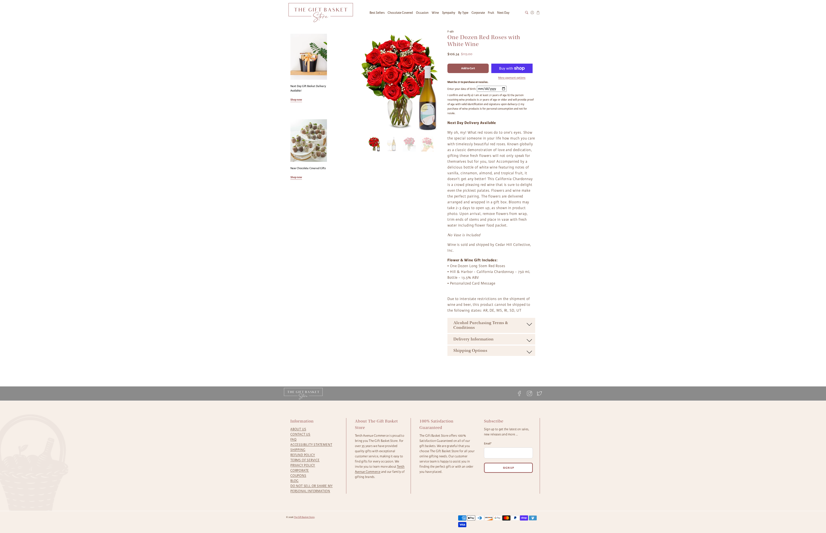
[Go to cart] (538, 12)
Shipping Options (470, 350)
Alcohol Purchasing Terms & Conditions (480, 325)
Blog (294, 481)
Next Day (503, 13)
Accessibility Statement (311, 445)
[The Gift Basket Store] (320, 12)
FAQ (293, 439)
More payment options (511, 78)
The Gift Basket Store (304, 517)
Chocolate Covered (400, 13)
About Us (298, 429)
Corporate (478, 13)
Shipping (297, 450)
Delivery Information (473, 339)
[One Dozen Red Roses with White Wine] (399, 80)
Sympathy (448, 13)
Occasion (422, 13)
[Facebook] (519, 393)
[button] (374, 144)
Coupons (298, 476)
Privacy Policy (302, 465)
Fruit (491, 13)
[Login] (532, 12)
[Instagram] (529, 393)
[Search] (527, 12)
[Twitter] (538, 393)
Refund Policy (302, 455)
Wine (435, 13)
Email (488, 443)
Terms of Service (305, 460)
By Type (463, 13)
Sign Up (508, 468)
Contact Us (300, 434)
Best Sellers (377, 13)
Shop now (296, 99)
